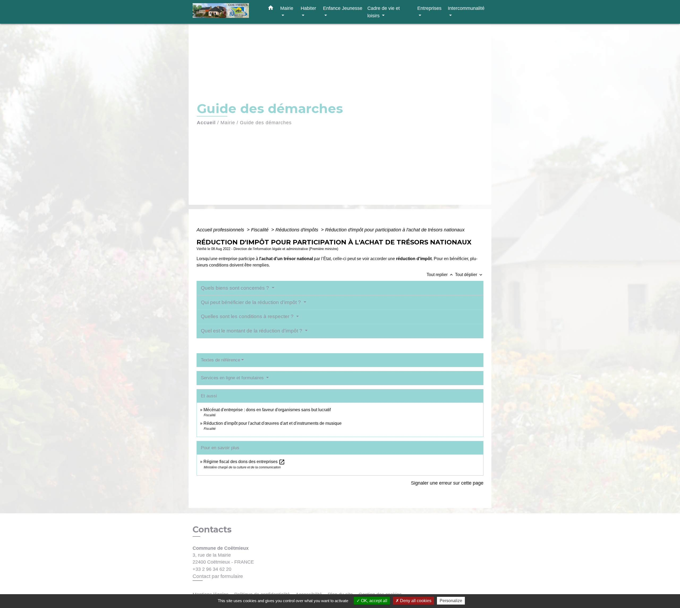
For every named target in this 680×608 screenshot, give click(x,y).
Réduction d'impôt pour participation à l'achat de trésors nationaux (395, 229)
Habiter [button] (308, 8)
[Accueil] (226, 12)
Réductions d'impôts (297, 229)
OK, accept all (373, 600)
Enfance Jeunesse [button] (342, 8)
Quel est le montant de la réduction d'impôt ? (252, 331)
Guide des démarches (266, 122)
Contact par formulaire (218, 576)
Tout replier (440, 274)
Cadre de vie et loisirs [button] (383, 11)
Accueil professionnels (221, 229)
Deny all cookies (415, 600)
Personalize (451, 600)
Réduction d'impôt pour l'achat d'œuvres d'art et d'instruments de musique (272, 423)
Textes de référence (220, 360)
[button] (270, 8)
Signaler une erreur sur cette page (447, 483)
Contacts (212, 529)
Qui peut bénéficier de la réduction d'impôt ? (251, 302)
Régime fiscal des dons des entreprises (244, 461)
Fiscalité (260, 229)
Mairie (227, 122)
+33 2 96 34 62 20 (212, 569)
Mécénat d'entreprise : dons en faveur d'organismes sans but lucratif (267, 409)
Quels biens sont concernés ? (235, 288)
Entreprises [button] (429, 8)
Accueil (206, 122)
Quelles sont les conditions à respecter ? (248, 316)
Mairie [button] (286, 8)
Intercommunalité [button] (466, 8)
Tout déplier (469, 274)
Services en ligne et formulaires (233, 377)
